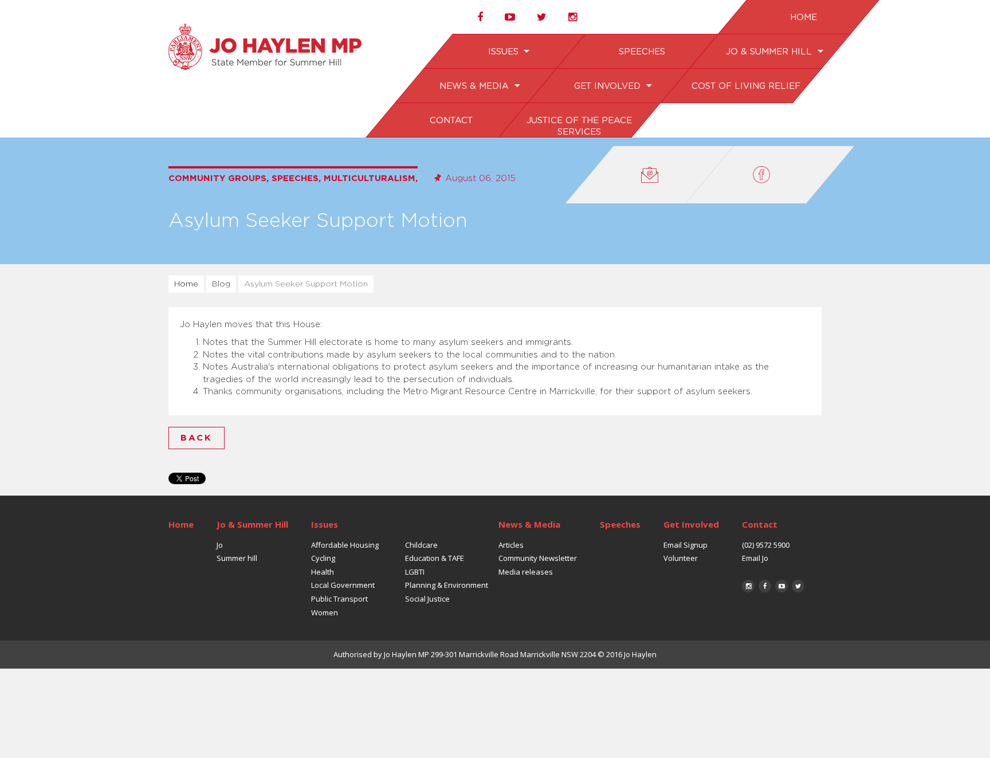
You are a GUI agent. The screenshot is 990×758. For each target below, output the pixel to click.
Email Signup (685, 545)
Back (196, 438)
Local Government (343, 585)
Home (802, 17)
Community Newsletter (537, 558)
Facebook (765, 586)
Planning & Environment (446, 585)
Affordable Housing (345, 545)
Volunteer (680, 558)
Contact (450, 120)
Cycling (323, 558)
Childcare (421, 545)
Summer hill (237, 558)
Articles (511, 545)
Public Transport (339, 599)
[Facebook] (770, 174)
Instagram (748, 586)
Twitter (798, 586)
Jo (220, 545)
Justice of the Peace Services (578, 126)
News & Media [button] (475, 86)
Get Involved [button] (608, 86)
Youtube (781, 586)
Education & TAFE (434, 558)
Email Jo (755, 558)
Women (324, 612)
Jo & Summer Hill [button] (769, 52)
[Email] (649, 174)
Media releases (525, 572)
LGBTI (415, 572)
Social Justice (427, 599)
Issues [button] (504, 52)
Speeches (641, 52)
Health (322, 572)
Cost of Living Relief (745, 86)
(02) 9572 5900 (765, 545)
